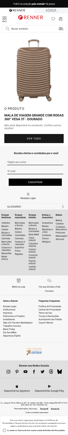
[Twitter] (42, 372)
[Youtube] (25, 372)
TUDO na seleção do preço (34, 4)
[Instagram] (8, 372)
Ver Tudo (34, 138)
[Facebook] (34, 372)
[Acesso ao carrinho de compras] (60, 20)
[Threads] (51, 372)
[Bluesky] (59, 372)
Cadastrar (35, 182)
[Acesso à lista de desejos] (53, 20)
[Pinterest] (17, 372)
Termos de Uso (21, 423)
